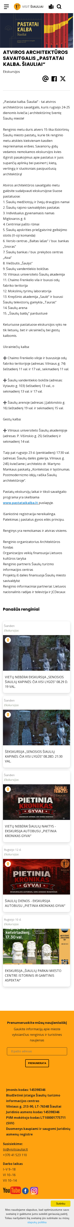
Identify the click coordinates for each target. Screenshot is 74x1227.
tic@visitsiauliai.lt (15, 1149)
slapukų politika (37, 1222)
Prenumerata (37, 1063)
